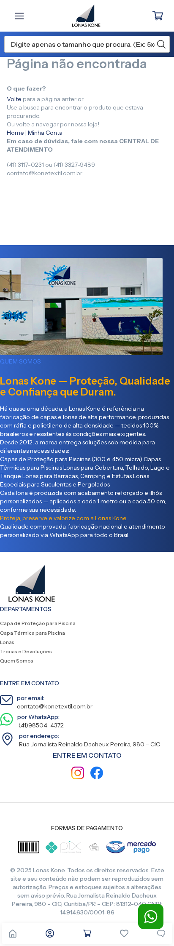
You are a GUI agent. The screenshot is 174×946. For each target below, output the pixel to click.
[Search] (161, 44)
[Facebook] (96, 774)
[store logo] (81, 15)
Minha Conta (45, 132)
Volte (14, 99)
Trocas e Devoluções (26, 651)
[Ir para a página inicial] (12, 933)
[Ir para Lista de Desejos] (124, 933)
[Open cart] (87, 933)
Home (15, 132)
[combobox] (87, 44)
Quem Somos (16, 660)
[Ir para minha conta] (50, 933)
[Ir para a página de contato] (161, 933)
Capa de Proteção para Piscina (38, 623)
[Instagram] (77, 774)
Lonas (7, 642)
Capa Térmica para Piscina (32, 633)
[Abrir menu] (21, 16)
